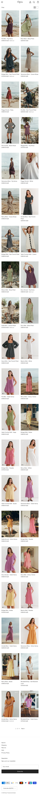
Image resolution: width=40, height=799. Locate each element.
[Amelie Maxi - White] (35, 209)
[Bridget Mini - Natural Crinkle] (8, 67)
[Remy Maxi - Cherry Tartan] (6, 209)
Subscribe (20, 771)
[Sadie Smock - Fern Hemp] (6, 532)
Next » (23, 728)
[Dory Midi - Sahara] (28, 318)
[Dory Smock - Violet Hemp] (25, 282)
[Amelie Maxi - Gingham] (32, 209)
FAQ (2, 750)
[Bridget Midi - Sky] (8, 245)
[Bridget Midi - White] (6, 247)
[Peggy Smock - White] (6, 103)
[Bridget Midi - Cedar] (15, 245)
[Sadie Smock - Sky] (8, 532)
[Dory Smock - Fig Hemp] (11, 567)
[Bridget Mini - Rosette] (11, 65)
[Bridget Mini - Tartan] (4, 67)
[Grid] (35, 7)
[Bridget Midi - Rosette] (11, 245)
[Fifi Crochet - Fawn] (8, 138)
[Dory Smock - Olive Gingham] (28, 282)
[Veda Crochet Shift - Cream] (6, 425)
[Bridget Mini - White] (15, 65)
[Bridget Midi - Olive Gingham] (6, 245)
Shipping (4, 745)
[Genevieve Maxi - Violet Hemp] (25, 67)
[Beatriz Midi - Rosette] (25, 354)
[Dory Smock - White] (30, 282)
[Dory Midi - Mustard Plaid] (25, 318)
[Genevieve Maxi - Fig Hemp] (28, 67)
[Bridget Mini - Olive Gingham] (6, 65)
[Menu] (2, 2)
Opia (6, 792)
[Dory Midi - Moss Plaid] (30, 567)
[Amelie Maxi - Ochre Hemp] (30, 209)
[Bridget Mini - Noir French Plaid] (4, 461)
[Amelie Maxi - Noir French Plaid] (13, 639)
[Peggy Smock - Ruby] (25, 174)
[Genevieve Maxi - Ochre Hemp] (30, 67)
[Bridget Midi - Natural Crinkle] (4, 247)
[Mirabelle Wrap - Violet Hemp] (25, 674)
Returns (3, 747)
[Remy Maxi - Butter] (11, 209)
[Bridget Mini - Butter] (6, 67)
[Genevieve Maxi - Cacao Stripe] (8, 174)
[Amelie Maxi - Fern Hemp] (25, 209)
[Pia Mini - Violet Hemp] (6, 31)
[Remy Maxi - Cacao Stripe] (25, 389)
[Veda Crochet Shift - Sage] (25, 247)
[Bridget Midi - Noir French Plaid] (32, 423)
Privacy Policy (5, 753)
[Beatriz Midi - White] (25, 603)
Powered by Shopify (11, 792)
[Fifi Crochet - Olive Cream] (6, 138)
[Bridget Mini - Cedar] (13, 65)
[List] (37, 7)
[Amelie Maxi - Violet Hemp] (28, 209)
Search (3, 742)
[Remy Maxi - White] (8, 209)
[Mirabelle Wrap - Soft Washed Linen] (25, 712)
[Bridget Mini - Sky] (8, 65)
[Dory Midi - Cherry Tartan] (30, 318)
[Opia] (20, 2)
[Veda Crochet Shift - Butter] (28, 247)
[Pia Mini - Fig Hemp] (6, 389)
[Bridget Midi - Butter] (13, 245)
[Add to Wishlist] (3, 12)
